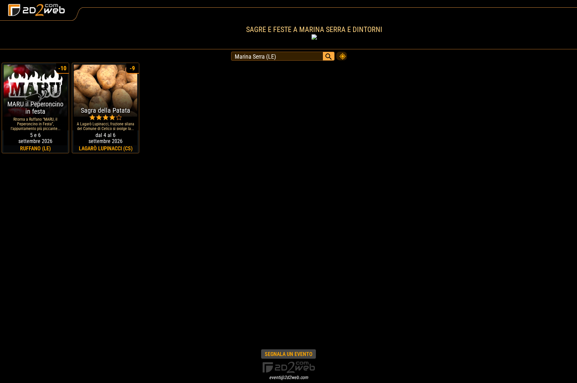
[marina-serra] (341, 54)
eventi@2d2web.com (288, 377)
